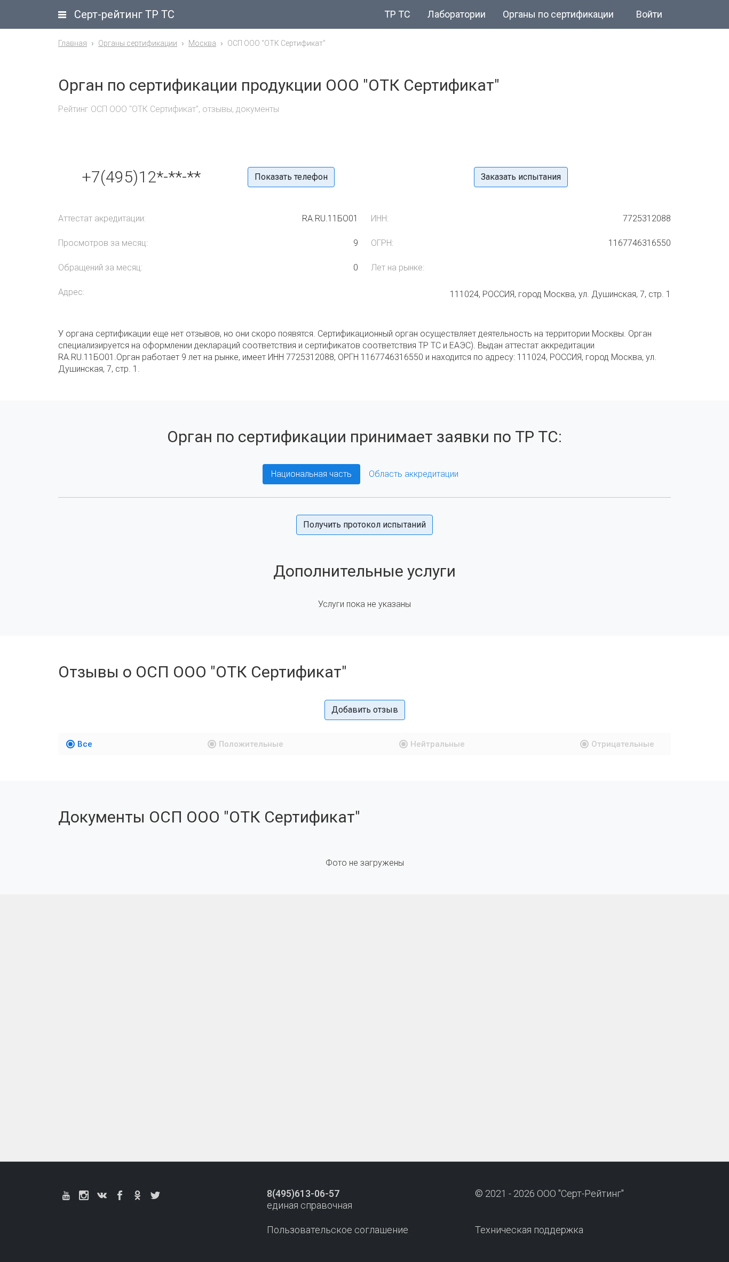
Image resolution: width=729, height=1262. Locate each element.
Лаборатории (456, 14)
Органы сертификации (137, 43)
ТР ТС (397, 14)
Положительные (251, 744)
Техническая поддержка (529, 1229)
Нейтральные (437, 744)
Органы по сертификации (558, 14)
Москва (202, 43)
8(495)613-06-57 (303, 1193)
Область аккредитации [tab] (413, 474)
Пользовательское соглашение (337, 1229)
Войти (649, 14)
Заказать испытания (521, 177)
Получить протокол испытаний (364, 525)
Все (84, 744)
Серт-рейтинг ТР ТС (124, 14)
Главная (72, 43)
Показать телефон (291, 177)
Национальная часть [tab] (311, 474)
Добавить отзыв (364, 710)
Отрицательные (622, 744)
